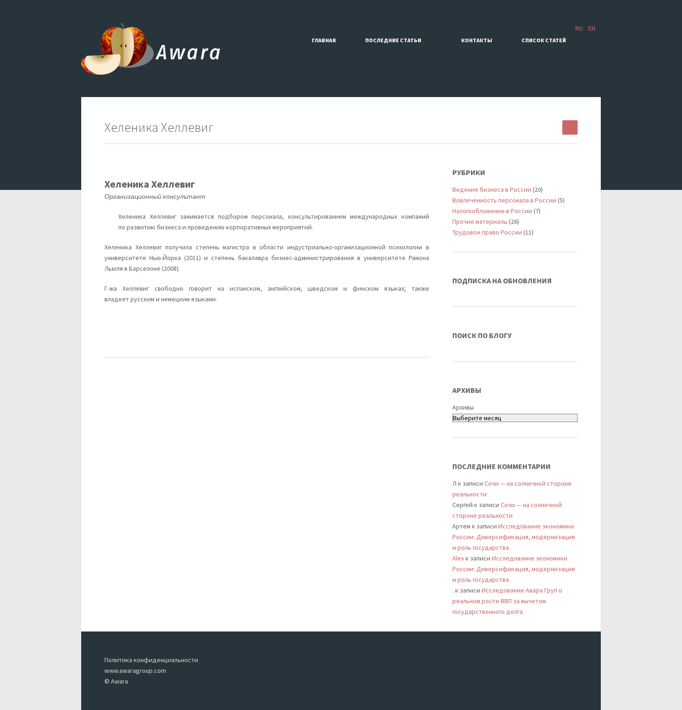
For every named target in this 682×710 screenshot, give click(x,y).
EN (591, 28)
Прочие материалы (480, 221)
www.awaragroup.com (135, 670)
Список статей (543, 40)
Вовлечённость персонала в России (504, 200)
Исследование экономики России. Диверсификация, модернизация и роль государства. (513, 537)
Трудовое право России (487, 232)
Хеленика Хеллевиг (149, 183)
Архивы (463, 407)
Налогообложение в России (492, 211)
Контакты (476, 40)
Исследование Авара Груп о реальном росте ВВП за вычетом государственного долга (507, 601)
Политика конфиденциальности (151, 660)
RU (579, 28)
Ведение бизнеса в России (491, 189)
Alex (458, 558)
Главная (324, 40)
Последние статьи (393, 40)
